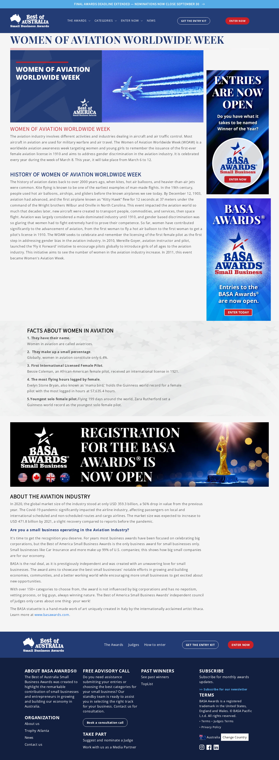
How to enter (155, 644)
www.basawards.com (52, 614)
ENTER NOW (237, 21)
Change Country (235, 737)
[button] (78, 20)
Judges (133, 644)
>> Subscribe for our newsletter (223, 689)
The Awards (113, 644)
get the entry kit (193, 21)
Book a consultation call (105, 722)
